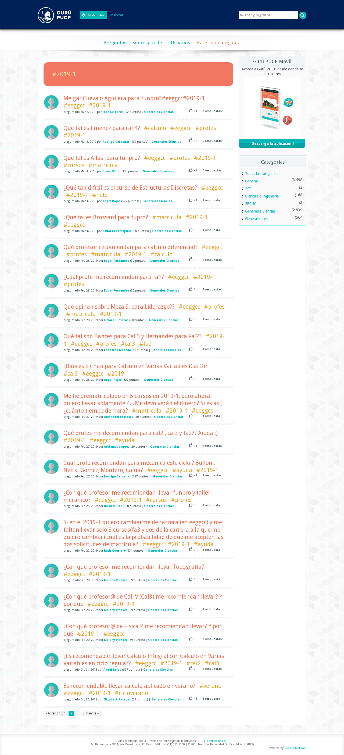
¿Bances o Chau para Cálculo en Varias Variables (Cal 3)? (135, 366)
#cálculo (161, 254)
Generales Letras (258, 219)
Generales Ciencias (159, 112)
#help (100, 195)
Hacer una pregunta (218, 42)
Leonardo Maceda (117, 350)
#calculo (155, 128)
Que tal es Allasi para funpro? (101, 157)
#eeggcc (74, 105)
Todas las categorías (261, 173)
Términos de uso (216, 740)
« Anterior (52, 713)
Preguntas (114, 42)
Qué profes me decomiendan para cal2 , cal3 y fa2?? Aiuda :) (140, 433)
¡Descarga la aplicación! (272, 143)
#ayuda (125, 440)
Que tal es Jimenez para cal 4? (101, 128)
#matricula (103, 165)
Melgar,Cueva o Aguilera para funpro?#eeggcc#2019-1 (134, 98)
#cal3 (128, 343)
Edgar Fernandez (116, 261)
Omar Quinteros (116, 320)
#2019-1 (100, 105)
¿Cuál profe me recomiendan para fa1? (113, 277)
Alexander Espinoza (119, 417)
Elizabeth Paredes (117, 699)
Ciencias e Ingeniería (262, 196)
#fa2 (145, 343)
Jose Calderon (113, 112)
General (251, 181)
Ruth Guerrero (115, 550)
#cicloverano (131, 693)
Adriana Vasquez (117, 446)
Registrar (116, 15)
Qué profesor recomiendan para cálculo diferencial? (130, 247)
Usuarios (180, 42)
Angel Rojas (111, 201)
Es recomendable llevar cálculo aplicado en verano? (129, 685)
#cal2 (193, 663)
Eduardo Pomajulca (117, 231)
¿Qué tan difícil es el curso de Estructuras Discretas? (130, 187)
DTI (248, 188)
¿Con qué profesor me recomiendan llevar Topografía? (133, 566)
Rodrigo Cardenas (116, 141)
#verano (210, 685)
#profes (205, 128)
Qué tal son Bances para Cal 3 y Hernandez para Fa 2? (132, 336)
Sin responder (148, 42)
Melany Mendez (116, 580)
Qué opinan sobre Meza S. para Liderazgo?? (119, 306)
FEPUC (250, 204)
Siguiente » (91, 713)
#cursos (73, 165)
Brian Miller (112, 171)
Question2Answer (295, 747)
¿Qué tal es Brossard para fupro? (105, 217)
